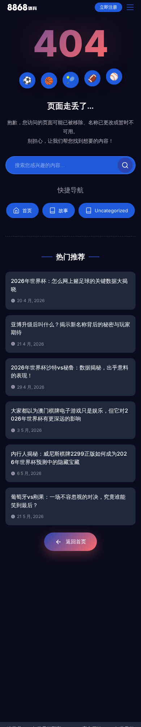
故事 (63, 210)
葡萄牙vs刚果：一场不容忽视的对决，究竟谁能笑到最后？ (68, 501)
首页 (27, 210)
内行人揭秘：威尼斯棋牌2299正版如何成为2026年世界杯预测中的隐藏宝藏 (69, 457)
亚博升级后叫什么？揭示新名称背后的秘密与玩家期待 (70, 328)
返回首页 (76, 541)
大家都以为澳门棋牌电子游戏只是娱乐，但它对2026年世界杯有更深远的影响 (69, 414)
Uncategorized (111, 210)
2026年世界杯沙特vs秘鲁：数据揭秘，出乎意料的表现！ (69, 371)
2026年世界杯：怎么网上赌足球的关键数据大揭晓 (69, 285)
